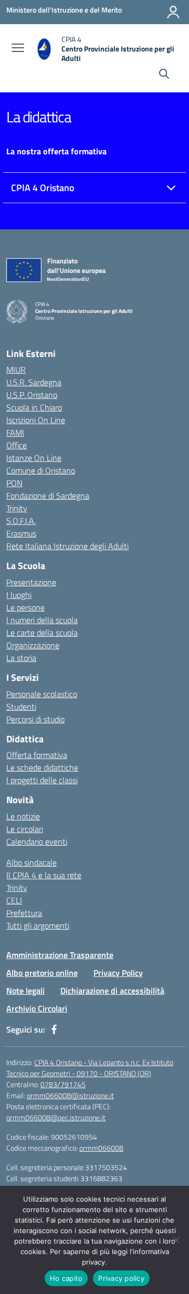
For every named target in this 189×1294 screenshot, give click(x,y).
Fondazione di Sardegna (47, 495)
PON (14, 483)
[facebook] (54, 1029)
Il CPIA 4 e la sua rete (43, 875)
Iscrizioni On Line (35, 420)
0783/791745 (63, 1084)
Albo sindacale (31, 862)
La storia (21, 657)
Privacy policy (121, 1278)
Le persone (25, 607)
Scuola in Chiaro (34, 407)
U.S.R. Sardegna (33, 382)
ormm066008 (101, 1147)
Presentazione (31, 582)
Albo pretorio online (42, 972)
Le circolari (24, 829)
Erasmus (21, 533)
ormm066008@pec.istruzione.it (56, 1117)
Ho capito (66, 1278)
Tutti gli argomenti (37, 925)
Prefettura (24, 913)
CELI (14, 900)
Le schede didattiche (42, 767)
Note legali (25, 990)
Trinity (16, 508)
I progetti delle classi (42, 780)
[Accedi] (173, 12)
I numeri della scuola (42, 620)
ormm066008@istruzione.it (70, 1095)
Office (16, 445)
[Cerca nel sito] (164, 75)
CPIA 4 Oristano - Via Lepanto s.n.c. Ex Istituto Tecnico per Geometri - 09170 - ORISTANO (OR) (89, 1068)
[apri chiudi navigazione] (18, 49)
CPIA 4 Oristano (43, 188)
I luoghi (19, 594)
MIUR (16, 369)
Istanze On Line (33, 457)
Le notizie (23, 816)
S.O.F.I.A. (21, 520)
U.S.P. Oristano (31, 394)
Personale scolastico (41, 694)
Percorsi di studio (35, 719)
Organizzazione (32, 645)
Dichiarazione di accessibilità (112, 990)
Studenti (21, 706)
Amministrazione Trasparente (59, 955)
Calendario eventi (36, 841)
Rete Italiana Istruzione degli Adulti (67, 546)
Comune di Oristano (40, 470)
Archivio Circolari (36, 1008)
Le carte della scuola (42, 632)
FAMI (15, 432)
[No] (176, 1240)
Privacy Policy (118, 972)
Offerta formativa (36, 755)
